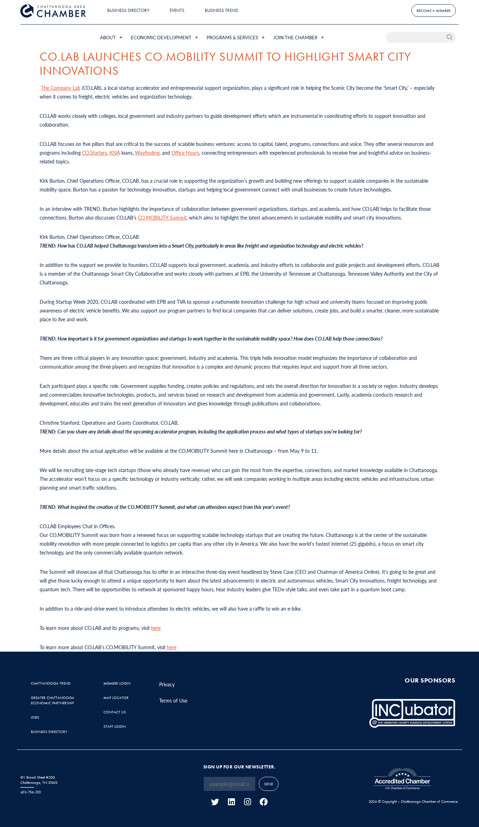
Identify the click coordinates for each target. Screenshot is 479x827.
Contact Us (114, 712)
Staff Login (114, 726)
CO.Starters (94, 152)
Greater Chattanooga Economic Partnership (52, 700)
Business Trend (221, 10)
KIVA (114, 152)
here (156, 627)
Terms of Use (173, 700)
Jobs (35, 717)
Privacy (167, 684)
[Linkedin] (231, 802)
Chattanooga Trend (50, 683)
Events (177, 10)
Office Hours (185, 152)
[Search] (450, 37)
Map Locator (116, 697)
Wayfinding (147, 152)
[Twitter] (215, 802)
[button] (111, 37)
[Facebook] (263, 802)
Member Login (116, 683)
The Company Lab (60, 87)
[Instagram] (247, 802)
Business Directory (128, 10)
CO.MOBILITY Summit (162, 217)
